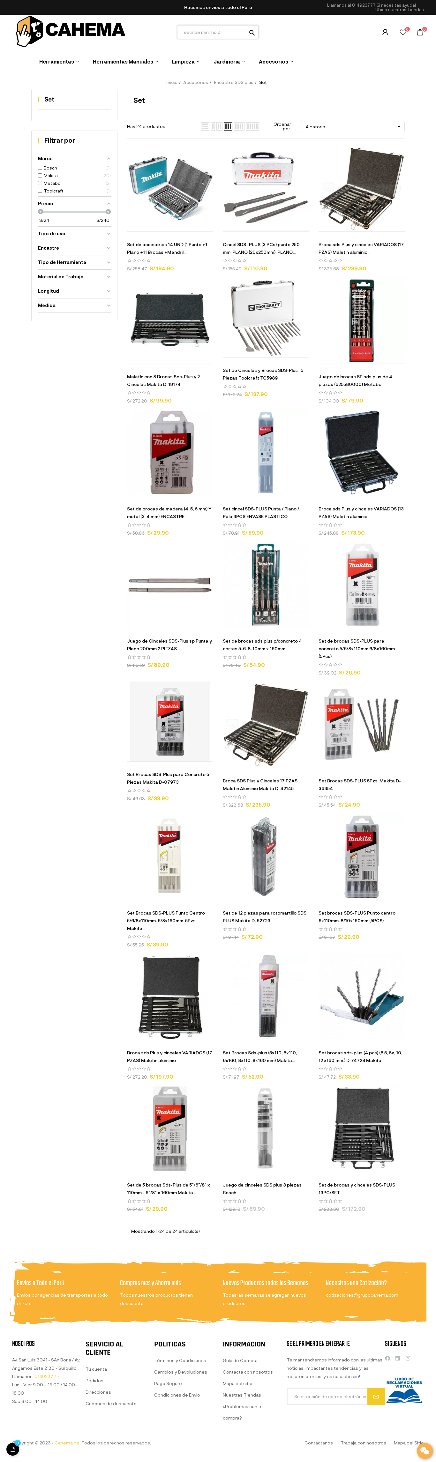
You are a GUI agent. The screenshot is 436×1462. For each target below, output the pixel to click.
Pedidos (94, 1380)
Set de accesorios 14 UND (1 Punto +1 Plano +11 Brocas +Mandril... (167, 248)
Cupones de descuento (111, 1403)
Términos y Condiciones (180, 1360)
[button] (399, 10)
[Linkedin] (397, 1358)
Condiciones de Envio (177, 1395)
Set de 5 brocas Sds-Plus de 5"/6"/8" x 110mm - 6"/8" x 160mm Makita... (168, 1188)
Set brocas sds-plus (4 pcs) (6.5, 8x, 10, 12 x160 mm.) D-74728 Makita (360, 1056)
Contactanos (318, 1442)
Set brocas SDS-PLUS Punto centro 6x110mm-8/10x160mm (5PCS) (357, 916)
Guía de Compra (240, 1360)
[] (146, 225)
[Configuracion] (385, 32)
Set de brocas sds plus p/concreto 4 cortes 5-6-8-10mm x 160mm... (262, 644)
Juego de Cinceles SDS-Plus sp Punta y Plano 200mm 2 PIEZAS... (169, 644)
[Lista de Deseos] (403, 33)
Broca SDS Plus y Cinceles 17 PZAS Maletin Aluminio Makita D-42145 (260, 784)
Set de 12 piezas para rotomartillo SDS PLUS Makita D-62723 (264, 916)
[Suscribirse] (376, 1396)
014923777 (364, 5)
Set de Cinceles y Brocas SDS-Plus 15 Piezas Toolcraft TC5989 (263, 374)
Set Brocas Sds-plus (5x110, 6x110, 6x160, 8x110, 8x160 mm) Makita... (260, 1056)
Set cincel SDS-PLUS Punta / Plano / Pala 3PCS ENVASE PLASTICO (261, 512)
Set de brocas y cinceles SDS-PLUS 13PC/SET (357, 1188)
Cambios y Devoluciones (180, 1372)
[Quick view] (162, 225)
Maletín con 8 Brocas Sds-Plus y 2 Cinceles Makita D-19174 (163, 380)
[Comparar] (194, 225)
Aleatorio (354, 127)
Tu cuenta (96, 1369)
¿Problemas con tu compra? (243, 1412)
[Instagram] (407, 1358)
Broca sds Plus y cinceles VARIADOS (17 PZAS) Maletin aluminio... (361, 248)
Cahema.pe (67, 1442)
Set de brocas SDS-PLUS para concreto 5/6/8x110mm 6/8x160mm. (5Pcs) (357, 648)
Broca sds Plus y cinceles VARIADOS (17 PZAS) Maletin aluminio (169, 1056)
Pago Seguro (168, 1383)
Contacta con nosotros (248, 1372)
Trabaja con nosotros (363, 1442)
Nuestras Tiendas (242, 1395)
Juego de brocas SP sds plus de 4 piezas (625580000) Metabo (355, 380)
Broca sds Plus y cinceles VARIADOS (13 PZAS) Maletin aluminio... (361, 512)
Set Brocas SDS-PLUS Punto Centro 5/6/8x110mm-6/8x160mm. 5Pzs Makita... (166, 920)
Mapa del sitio (237, 1383)
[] (12, 1449)
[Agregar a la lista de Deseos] (178, 225)
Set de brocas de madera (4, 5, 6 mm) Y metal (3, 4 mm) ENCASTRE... (169, 512)
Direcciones (98, 1392)
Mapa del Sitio (409, 1442)
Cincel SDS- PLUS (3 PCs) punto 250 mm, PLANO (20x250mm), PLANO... (261, 248)
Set (49, 99)
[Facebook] (387, 1358)
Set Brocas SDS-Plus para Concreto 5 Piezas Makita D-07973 (168, 778)
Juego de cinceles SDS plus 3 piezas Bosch (262, 1188)
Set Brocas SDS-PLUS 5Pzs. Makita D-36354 (360, 784)
